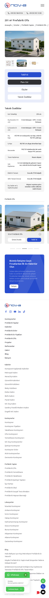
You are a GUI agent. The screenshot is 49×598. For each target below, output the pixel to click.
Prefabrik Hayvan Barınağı (15, 495)
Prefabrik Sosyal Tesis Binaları (17, 491)
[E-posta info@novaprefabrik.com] (43, 592)
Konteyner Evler (11, 450)
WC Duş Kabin (10, 404)
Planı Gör (24, 82)
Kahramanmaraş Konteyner (16, 522)
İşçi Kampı (9, 484)
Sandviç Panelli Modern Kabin (17, 408)
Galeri (7, 350)
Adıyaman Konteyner (13, 534)
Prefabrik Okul (11, 488)
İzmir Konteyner (11, 514)
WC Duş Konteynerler (13, 442)
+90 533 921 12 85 (35, 13)
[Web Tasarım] (40, 593)
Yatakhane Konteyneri (14, 430)
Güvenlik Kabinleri (12, 380)
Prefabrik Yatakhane (13, 476)
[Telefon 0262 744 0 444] (43, 586)
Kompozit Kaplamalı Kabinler (17, 369)
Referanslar (10, 346)
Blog (6, 354)
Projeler (8, 342)
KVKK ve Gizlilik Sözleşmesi (14, 594)
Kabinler (8, 327)
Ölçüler (25, 89)
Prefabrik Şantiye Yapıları (15, 480)
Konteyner (9, 422)
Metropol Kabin (11, 373)
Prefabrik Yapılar (28, 25)
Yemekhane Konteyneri (14, 438)
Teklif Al (24, 75)
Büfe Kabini (9, 396)
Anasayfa (8, 25)
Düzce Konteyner (12, 526)
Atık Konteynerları (12, 453)
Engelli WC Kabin (12, 412)
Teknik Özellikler (25, 97)
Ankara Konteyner (12, 510)
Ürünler (17, 25)
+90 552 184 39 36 (16, 13)
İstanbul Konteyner (12, 506)
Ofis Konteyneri (11, 434)
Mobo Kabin (10, 392)
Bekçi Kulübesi (11, 388)
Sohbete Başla (13, 589)
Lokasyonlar (9, 502)
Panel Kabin (10, 400)
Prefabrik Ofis (41, 25)
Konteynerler (10, 319)
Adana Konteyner (12, 537)
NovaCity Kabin (11, 376)
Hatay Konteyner (12, 518)
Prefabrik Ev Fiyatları (13, 335)
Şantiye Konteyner (12, 446)
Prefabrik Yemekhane (14, 472)
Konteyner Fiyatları (12, 426)
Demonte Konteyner (13, 457)
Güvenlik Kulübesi (12, 384)
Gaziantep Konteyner (13, 541)
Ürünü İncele (16, 240)
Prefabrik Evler (11, 331)
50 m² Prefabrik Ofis (15, 234)
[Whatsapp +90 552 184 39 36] (43, 580)
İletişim (14, 286)
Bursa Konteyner (12, 530)
